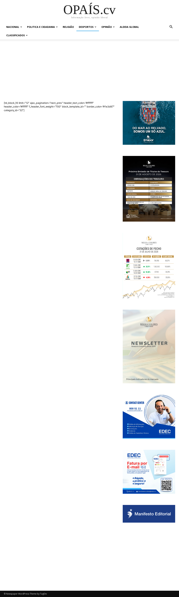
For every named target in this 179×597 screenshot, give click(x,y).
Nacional (12, 27)
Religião (68, 27)
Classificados (15, 35)
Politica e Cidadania (41, 27)
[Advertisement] (89, 74)
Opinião (106, 27)
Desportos (86, 27)
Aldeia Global (129, 27)
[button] (171, 27)
